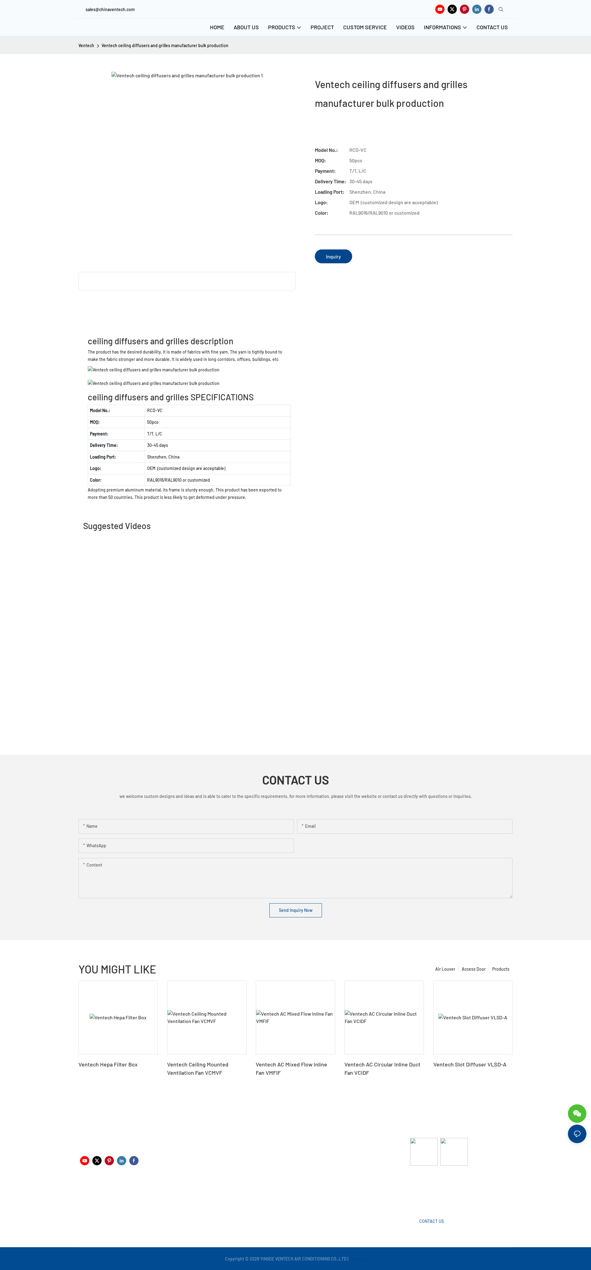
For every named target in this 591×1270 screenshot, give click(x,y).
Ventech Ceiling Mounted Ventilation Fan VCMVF (197, 1068)
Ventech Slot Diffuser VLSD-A (469, 1064)
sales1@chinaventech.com (297, 1194)
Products (500, 969)
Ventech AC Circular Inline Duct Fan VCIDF (382, 1068)
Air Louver (445, 969)
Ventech (86, 45)
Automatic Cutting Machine (436, 1190)
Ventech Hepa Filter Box (108, 1064)
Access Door (474, 969)
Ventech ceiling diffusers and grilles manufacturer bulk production (165, 45)
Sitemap (357, 1258)
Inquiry (333, 256)
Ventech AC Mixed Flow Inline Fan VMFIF (291, 1068)
